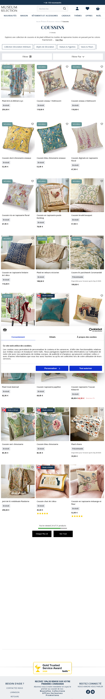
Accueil (38, 21)
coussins (65, 21)
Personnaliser (50, 368)
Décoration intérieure (54, 21)
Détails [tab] (52, 337)
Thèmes (78, 15)
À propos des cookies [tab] (87, 337)
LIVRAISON (14, 692)
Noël (98, 15)
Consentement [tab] (18, 337)
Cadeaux (66, 15)
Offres (89, 15)
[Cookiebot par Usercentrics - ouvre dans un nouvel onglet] (91, 330)
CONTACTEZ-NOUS (14, 688)
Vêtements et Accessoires (45, 15)
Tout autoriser (85, 368)
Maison (24, 15)
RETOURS (15, 696)
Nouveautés (10, 15)
